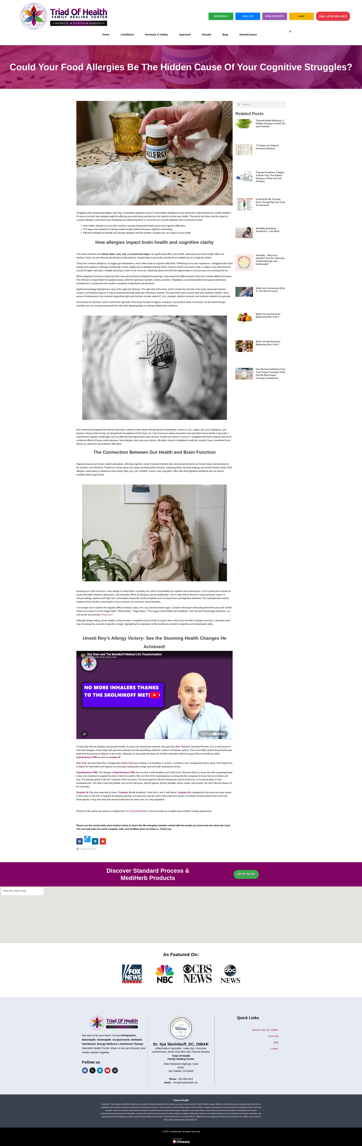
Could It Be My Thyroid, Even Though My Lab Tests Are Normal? (270, 202)
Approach (185, 34)
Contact (274, 1048)
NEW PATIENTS (274, 16)
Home (105, 34)
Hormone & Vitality (156, 34)
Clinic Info (273, 1036)
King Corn (107, 614)
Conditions (127, 34)
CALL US (247, 16)
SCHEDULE (221, 16)
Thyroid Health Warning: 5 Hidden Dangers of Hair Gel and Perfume (270, 123)
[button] (290, 31)
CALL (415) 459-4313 (333, 16)
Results (206, 34)
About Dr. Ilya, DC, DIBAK (265, 1030)
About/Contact (248, 34)
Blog (225, 34)
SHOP (301, 16)
